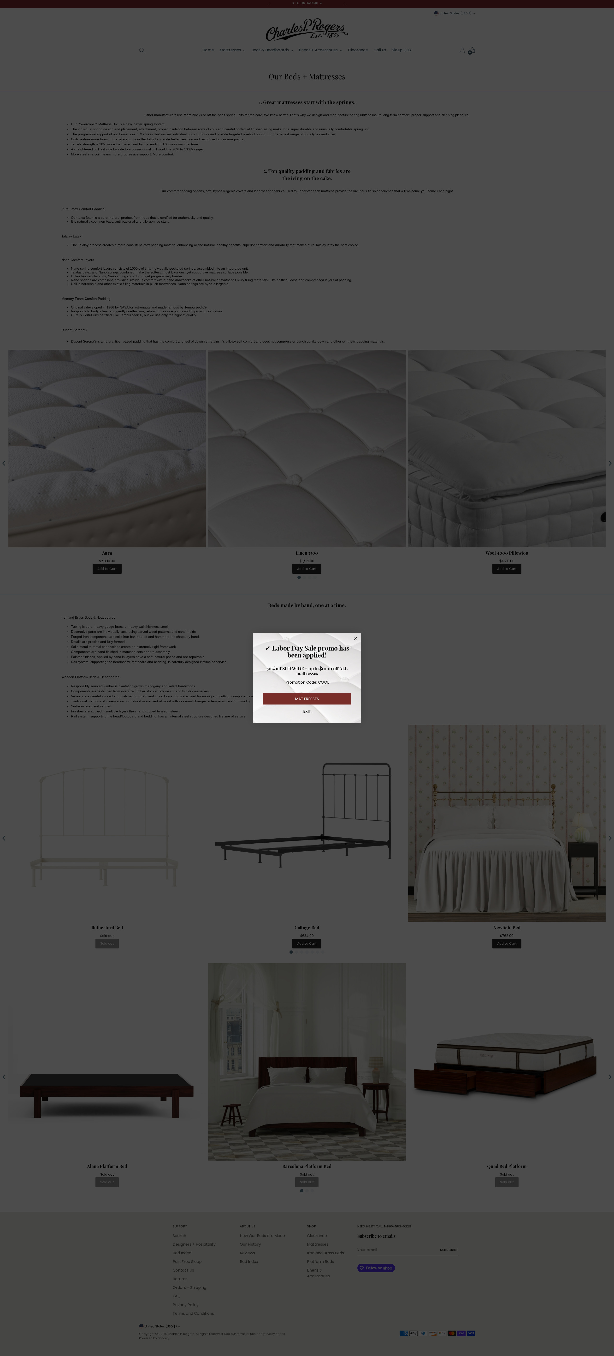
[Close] (355, 638)
